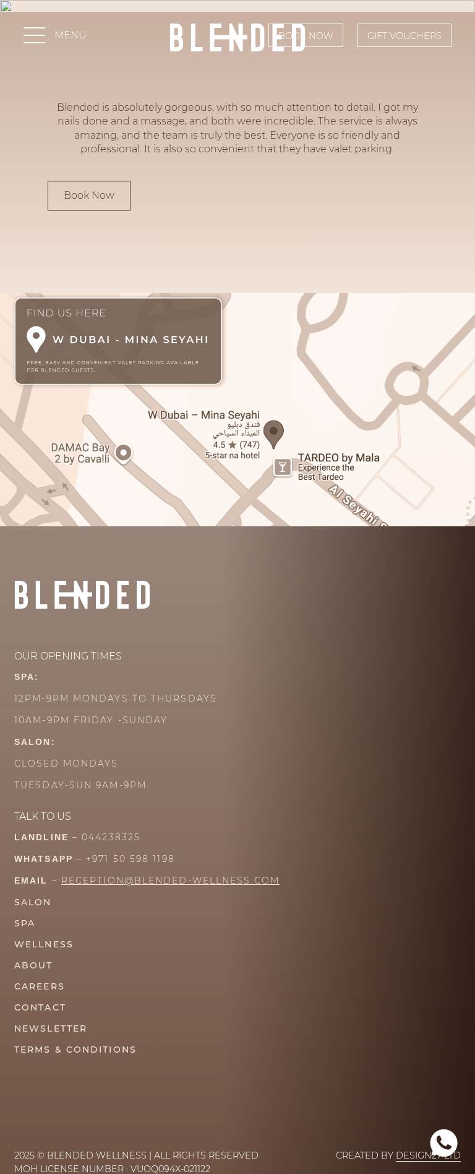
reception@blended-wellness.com (170, 880)
